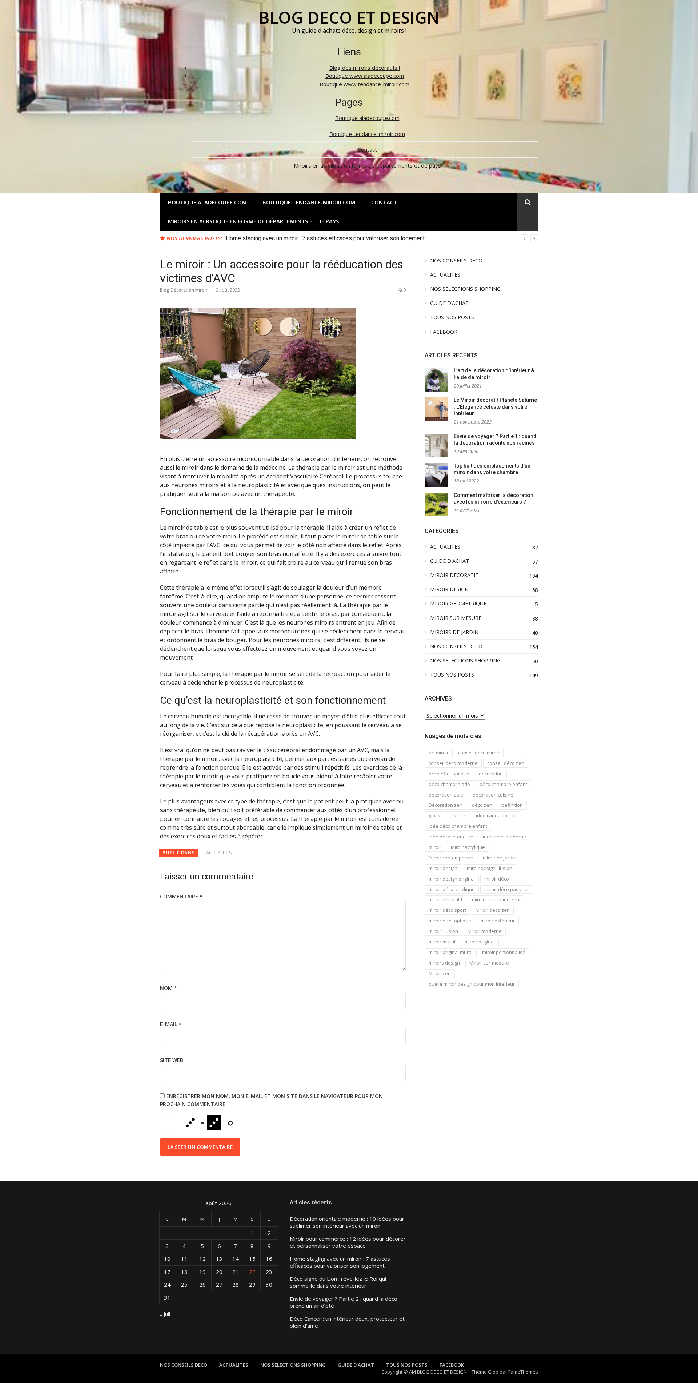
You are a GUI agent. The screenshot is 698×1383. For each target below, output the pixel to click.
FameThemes (523, 1371)
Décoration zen (445, 805)
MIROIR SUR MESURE (455, 618)
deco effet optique (449, 773)
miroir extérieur (498, 920)
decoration (491, 773)
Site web (171, 1060)
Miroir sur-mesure (489, 962)
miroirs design (444, 962)
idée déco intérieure (451, 836)
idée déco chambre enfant (458, 826)
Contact (367, 149)
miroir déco (496, 878)
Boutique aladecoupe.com (367, 117)
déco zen (482, 805)
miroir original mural (451, 952)
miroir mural (442, 941)
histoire (458, 815)
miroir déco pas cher (506, 889)
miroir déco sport (447, 910)
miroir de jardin (499, 857)
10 (167, 1258)
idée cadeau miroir (496, 815)
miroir (435, 847)
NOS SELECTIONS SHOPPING (465, 289)
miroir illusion (443, 931)
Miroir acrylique (468, 847)
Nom (168, 988)
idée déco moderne (504, 836)
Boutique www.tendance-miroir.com (364, 84)
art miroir (439, 752)
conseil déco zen (505, 763)
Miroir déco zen (493, 910)
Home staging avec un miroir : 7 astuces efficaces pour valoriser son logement (325, 238)
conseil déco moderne (453, 763)
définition (512, 805)
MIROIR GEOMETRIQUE (458, 603)
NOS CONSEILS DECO (456, 260)
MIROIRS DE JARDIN (454, 632)
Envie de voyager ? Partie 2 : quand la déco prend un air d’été (343, 1302)
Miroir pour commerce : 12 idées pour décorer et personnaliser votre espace (348, 1242)
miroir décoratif (445, 899)
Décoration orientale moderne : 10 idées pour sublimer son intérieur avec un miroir (347, 1222)
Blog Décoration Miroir (184, 290)
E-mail (170, 1024)
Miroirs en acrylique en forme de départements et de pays (367, 165)
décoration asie (446, 794)
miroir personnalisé (503, 952)
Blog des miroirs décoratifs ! (364, 67)
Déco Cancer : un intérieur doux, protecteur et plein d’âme (347, 1322)
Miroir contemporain (451, 857)
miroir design (443, 868)
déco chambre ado (449, 784)
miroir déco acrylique (452, 889)
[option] (382, 238)
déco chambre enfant (503, 784)
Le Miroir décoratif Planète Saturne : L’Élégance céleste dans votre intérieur (495, 406)
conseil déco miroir (479, 752)
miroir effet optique (450, 920)
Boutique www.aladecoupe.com (364, 75)
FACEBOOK (443, 332)
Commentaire (181, 896)
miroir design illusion (489, 868)
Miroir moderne (485, 931)
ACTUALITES (219, 852)
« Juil (164, 1314)
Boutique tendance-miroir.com (367, 133)
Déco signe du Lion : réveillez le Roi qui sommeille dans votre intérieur (338, 1282)
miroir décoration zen (495, 899)
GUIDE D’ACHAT (449, 303)
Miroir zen (440, 973)
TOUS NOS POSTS (452, 317)
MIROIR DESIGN (449, 589)
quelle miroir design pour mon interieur (472, 984)
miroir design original (452, 878)
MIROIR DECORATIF (454, 575)
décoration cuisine (493, 794)
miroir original (480, 941)
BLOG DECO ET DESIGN (349, 17)
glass (434, 815)
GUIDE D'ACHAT (449, 561)
